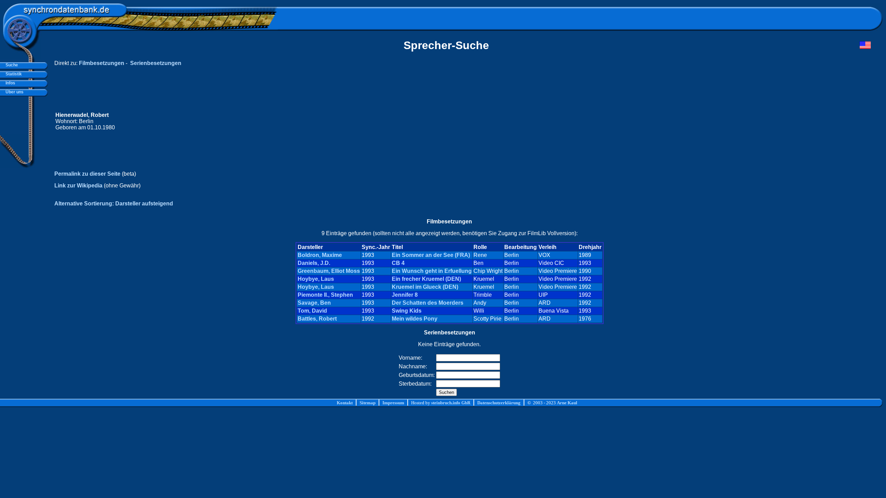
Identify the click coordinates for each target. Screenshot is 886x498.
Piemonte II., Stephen (325, 295)
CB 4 (398, 263)
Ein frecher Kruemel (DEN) (426, 279)
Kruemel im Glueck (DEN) (425, 287)
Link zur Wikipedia (78, 185)
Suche (10, 65)
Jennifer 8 (405, 295)
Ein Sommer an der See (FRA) (431, 255)
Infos (9, 83)
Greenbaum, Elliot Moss (329, 271)
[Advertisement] (739, 121)
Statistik (12, 74)
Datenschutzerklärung (499, 402)
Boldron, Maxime (320, 255)
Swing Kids (407, 311)
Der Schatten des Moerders (427, 303)
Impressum (393, 402)
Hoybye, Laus (316, 279)
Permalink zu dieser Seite (87, 174)
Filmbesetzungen (101, 63)
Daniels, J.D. (314, 263)
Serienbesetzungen (155, 63)
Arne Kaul (567, 402)
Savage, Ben (314, 303)
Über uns (13, 92)
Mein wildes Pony (414, 319)
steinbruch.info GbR (450, 402)
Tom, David (312, 311)
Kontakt (345, 402)
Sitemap (368, 402)
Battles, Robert (317, 319)
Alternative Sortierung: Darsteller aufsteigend (113, 203)
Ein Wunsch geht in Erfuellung (432, 271)
